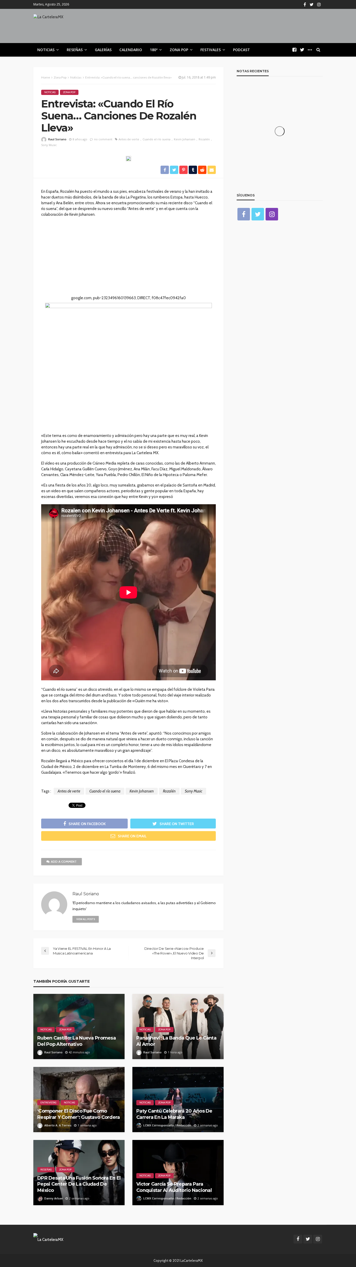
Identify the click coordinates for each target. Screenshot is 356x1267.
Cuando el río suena (156, 139)
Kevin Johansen (184, 139)
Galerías (103, 49)
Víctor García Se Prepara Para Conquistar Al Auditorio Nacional (174, 1187)
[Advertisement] (128, 258)
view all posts (85, 919)
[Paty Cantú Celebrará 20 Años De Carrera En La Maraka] (178, 1099)
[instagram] (319, 4)
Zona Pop (179, 49)
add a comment (64, 861)
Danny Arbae (53, 1198)
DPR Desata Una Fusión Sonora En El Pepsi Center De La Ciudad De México (79, 1184)
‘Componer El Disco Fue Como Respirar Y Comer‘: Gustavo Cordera (78, 1114)
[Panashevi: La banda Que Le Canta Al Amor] (178, 1026)
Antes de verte (129, 139)
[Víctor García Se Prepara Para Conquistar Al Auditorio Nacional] (178, 1172)
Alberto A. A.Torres (57, 1125)
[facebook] (305, 4)
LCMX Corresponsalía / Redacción (167, 1125)
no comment (103, 139)
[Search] (318, 50)
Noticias (45, 49)
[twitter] (311, 4)
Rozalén (204, 139)
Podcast (241, 49)
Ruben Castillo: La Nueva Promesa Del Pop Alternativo (76, 1041)
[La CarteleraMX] (48, 19)
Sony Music (49, 145)
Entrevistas (48, 1102)
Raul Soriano (57, 139)
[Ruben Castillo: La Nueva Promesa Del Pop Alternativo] (79, 1026)
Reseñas (75, 49)
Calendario (130, 49)
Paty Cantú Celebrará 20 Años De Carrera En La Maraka (174, 1114)
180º (153, 49)
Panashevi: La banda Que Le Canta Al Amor (176, 1041)
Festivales (210, 49)
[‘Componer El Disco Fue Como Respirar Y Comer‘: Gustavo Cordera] (79, 1099)
